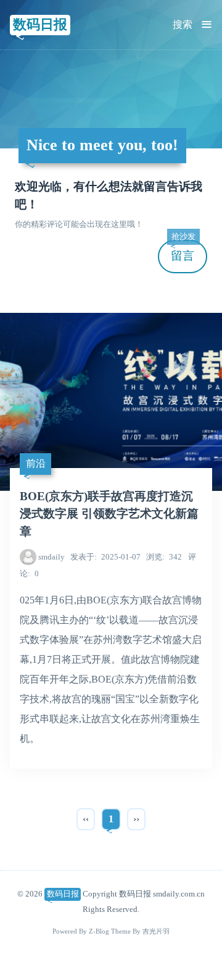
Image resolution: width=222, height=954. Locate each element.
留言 (183, 251)
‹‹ (86, 819)
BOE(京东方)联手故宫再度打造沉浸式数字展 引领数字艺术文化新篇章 (109, 514)
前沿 (36, 463)
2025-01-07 (105, 556)
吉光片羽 (156, 931)
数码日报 (40, 24)
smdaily (51, 556)
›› (136, 819)
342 (164, 556)
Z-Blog (99, 931)
